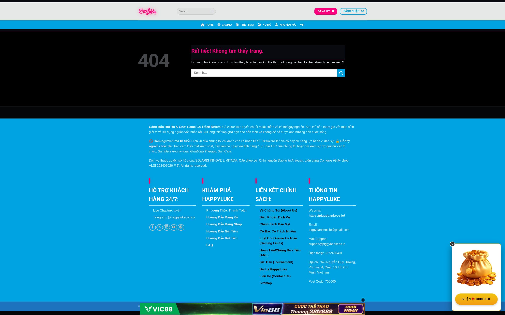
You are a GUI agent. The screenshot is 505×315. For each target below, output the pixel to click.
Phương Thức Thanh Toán (226, 210)
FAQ (209, 245)
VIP (302, 24)
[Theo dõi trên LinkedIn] (167, 227)
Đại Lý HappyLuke (273, 269)
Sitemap (266, 283)
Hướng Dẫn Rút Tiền (222, 238)
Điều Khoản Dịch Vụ (275, 217)
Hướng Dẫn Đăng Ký (222, 217)
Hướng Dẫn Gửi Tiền (222, 231)
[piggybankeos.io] (154, 11)
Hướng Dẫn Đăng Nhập (224, 224)
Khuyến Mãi (288, 24)
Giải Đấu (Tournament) (276, 262)
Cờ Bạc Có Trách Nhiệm (278, 231)
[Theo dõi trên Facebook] (152, 227)
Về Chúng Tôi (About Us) (278, 210)
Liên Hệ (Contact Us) (275, 276)
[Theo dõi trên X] (159, 227)
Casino (227, 24)
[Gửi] (212, 11)
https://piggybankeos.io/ (327, 215)
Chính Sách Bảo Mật (275, 224)
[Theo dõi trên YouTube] (174, 227)
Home (209, 24)
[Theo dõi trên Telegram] (181, 227)
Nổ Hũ (267, 24)
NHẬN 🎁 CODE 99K (476, 299)
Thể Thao (247, 24)
